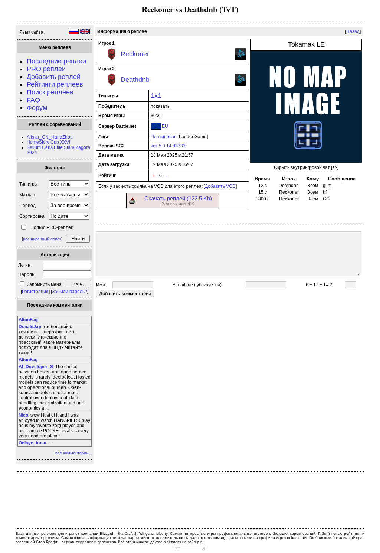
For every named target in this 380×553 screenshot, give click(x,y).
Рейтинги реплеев (55, 84)
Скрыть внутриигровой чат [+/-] (306, 167)
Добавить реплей (54, 76)
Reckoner (135, 54)
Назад (353, 31)
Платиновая (164, 136)
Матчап (27, 194)
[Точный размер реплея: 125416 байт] (132, 202)
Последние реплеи (56, 61)
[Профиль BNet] (240, 58)
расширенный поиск (42, 239)
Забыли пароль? (69, 291)
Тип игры (28, 184)
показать (160, 106)
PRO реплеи (46, 69)
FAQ (33, 100)
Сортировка (32, 216)
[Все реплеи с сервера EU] (156, 128)
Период (27, 205)
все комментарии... (73, 453)
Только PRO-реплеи (52, 227)
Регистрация (35, 291)
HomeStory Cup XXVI (48, 142)
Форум (37, 107)
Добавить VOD (220, 186)
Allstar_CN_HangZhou (50, 137)
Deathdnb (135, 79)
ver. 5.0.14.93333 (168, 146)
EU (165, 126)
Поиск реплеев (50, 92)
